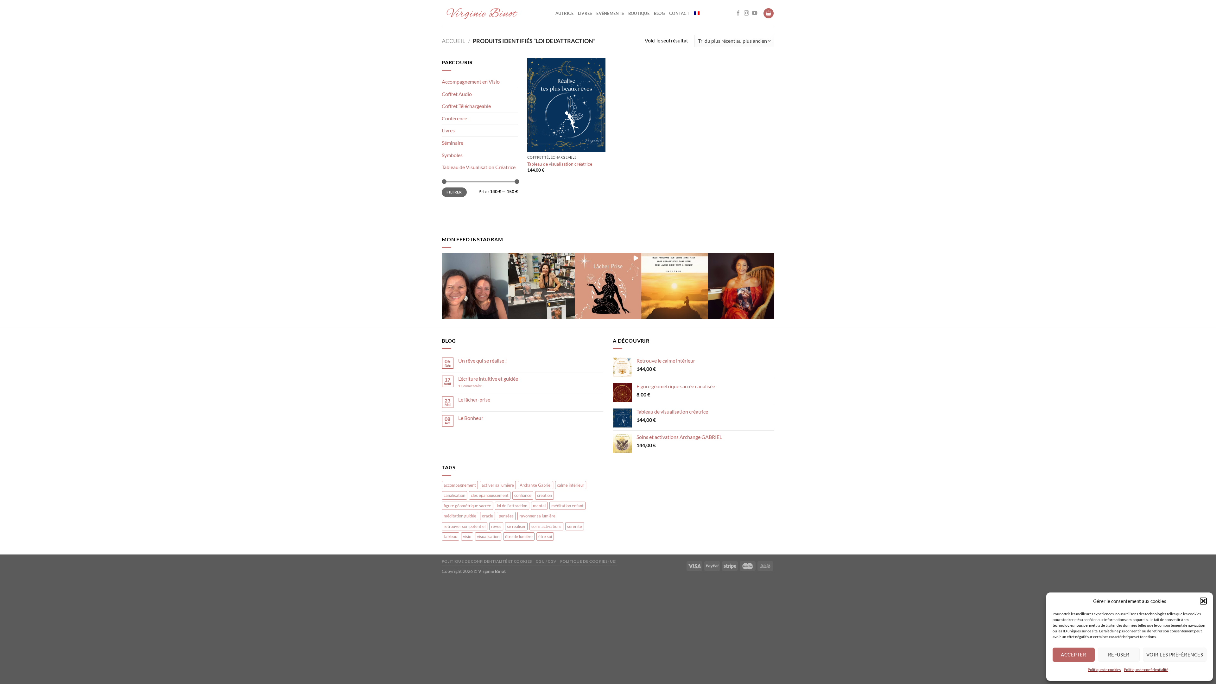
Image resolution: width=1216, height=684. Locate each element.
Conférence (454, 118)
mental (539, 505)
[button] (1203, 601)
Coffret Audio (457, 94)
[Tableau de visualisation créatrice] (566, 105)
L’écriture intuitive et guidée (488, 379)
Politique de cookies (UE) (588, 561)
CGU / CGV (546, 561)
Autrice (564, 13)
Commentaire (470, 386)
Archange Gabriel (535, 485)
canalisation (454, 495)
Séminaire (452, 143)
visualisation (488, 536)
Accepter (1073, 654)
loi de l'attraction (512, 505)
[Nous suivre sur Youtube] (754, 13)
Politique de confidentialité (1146, 669)
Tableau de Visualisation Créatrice (479, 167)
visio (467, 536)
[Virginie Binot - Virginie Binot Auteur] (494, 13)
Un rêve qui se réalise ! (482, 361)
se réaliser (516, 526)
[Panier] (768, 13)
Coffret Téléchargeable (466, 106)
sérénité (574, 526)
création (544, 495)
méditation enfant (567, 505)
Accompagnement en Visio (471, 82)
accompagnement (460, 485)
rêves (496, 526)
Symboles (452, 155)
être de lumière (519, 536)
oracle (487, 515)
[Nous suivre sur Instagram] (746, 13)
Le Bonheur (470, 418)
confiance (522, 495)
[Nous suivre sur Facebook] (738, 13)
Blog (659, 13)
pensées (506, 515)
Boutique (638, 13)
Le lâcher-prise (474, 399)
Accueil (453, 40)
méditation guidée (460, 515)
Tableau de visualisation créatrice (559, 164)
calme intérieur (570, 485)
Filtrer (454, 192)
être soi (545, 536)
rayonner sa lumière (537, 515)
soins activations (546, 526)
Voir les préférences (1174, 654)
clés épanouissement (490, 495)
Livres (585, 13)
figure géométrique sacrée (467, 505)
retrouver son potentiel (464, 526)
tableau (450, 536)
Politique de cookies (1104, 669)
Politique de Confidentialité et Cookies (487, 561)
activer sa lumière (498, 485)
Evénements (610, 13)
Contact (679, 13)
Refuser (1119, 654)
